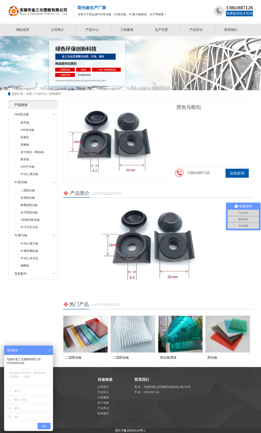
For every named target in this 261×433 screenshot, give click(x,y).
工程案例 (126, 29)
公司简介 (57, 29)
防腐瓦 (25, 137)
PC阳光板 (20, 182)
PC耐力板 (20, 235)
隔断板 (25, 265)
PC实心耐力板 (29, 243)
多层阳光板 (28, 197)
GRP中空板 (28, 166)
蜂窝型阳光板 (29, 205)
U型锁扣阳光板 (30, 219)
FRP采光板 (21, 114)
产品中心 (92, 29)
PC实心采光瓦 (29, 258)
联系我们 (230, 29)
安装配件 (55, 93)
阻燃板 (25, 144)
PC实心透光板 (29, 174)
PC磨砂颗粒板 (29, 250)
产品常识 (196, 29)
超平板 (25, 122)
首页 (29, 93)
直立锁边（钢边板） (33, 152)
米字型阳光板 (29, 212)
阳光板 (212, 357)
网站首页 (22, 29)
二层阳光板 (28, 190)
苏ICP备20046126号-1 (130, 430)
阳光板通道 (168, 357)
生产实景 (161, 29)
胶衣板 (25, 159)
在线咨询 (237, 173)
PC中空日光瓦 (29, 227)
